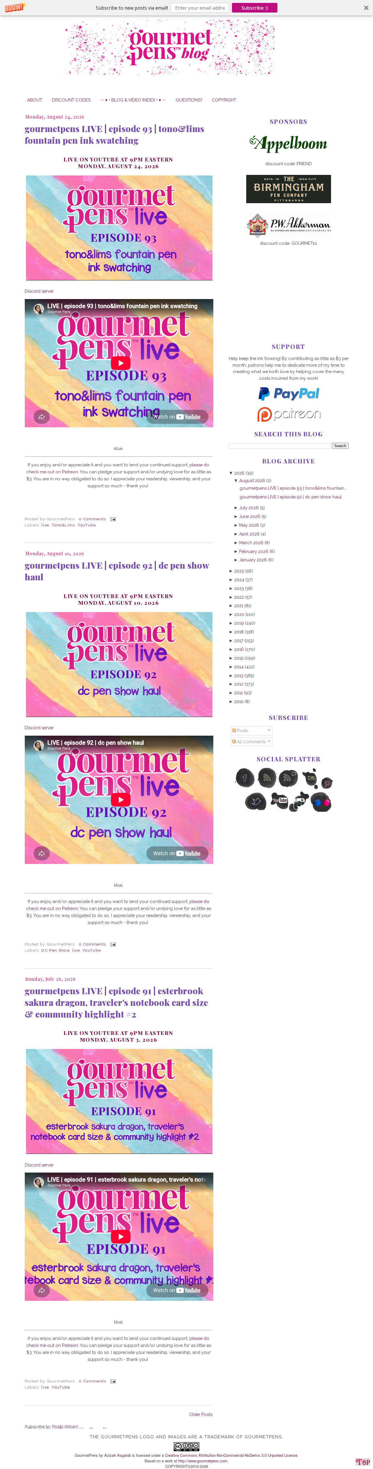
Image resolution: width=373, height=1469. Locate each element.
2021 (238, 605)
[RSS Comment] (289, 788)
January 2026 (253, 559)
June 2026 (249, 516)
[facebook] (245, 788)
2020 (239, 614)
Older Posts (200, 1414)
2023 (239, 588)
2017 (238, 640)
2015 (238, 658)
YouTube (87, 525)
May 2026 (249, 525)
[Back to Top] (363, 1463)
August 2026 (252, 480)
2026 (239, 472)
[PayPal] (288, 403)
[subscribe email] (310, 788)
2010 (239, 701)
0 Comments (92, 518)
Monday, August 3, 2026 (118, 1039)
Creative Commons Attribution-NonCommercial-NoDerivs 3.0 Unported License (231, 1455)
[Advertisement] (289, 285)
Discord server (39, 291)
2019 (239, 623)
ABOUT (34, 99)
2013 (238, 675)
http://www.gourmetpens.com (202, 1460)
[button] (186, 7)
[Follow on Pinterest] (332, 788)
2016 (239, 649)
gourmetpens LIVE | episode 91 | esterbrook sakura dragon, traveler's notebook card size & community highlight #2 (116, 1002)
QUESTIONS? (189, 99)
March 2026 (251, 542)
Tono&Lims (63, 525)
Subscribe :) (255, 8)
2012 (238, 683)
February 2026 (253, 551)
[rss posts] (267, 788)
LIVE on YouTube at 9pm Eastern (118, 1032)
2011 (238, 692)
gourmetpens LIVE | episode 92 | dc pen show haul (117, 571)
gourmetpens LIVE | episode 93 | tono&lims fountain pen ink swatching (114, 134)
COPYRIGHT (224, 99)
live (45, 525)
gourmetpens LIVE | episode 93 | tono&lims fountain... (293, 488)
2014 (239, 666)
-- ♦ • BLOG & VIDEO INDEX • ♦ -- (133, 99)
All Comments (250, 741)
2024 (239, 579)
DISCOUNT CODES (71, 99)
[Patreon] (288, 420)
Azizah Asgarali (117, 1455)
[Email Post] (112, 518)
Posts (242, 730)
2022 (239, 597)
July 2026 (249, 507)
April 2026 (249, 533)
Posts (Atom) (65, 1426)
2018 (239, 631)
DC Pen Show (55, 950)
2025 (239, 570)
